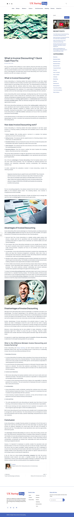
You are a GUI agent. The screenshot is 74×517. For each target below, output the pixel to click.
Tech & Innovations (39, 8)
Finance (30, 8)
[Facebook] (7, 3)
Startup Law (56, 83)
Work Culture (56, 92)
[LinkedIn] (12, 3)
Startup (17, 8)
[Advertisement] (25, 48)
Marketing (47, 8)
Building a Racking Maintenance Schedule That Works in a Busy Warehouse (59, 45)
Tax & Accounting (57, 87)
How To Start (56, 74)
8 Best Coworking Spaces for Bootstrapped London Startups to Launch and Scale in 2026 (60, 50)
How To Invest (56, 72)
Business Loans (56, 61)
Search (54, 15)
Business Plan (56, 65)
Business (24, 8)
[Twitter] (9, 3)
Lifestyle (55, 76)
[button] (66, 3)
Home (13, 8)
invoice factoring (21, 347)
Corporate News (57, 68)
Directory (52, 8)
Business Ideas (56, 59)
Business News (56, 63)
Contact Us (58, 8)
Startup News (56, 85)
